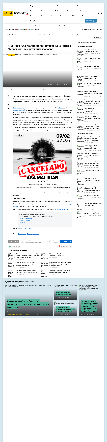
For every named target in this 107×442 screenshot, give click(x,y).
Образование (63, 16)
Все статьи (21, 41)
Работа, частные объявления (64, 11)
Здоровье (33, 16)
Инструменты (70, 6)
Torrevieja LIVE (14, 41)
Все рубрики (34, 21)
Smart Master (45, 11)
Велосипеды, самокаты (87, 11)
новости (36, 234)
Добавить (55, 241)
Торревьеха (22, 234)
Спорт (53, 16)
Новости (46, 6)
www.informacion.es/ (25, 228)
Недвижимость (89, 6)
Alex (10, 84)
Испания (30, 234)
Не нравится (66, 246)
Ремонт (32, 11)
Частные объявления (57, 6)
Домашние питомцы (88, 16)
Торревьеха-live (35, 6)
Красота (43, 16)
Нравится (16, 246)
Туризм (79, 6)
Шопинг (74, 16)
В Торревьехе (17, 108)
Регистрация (90, 21)
